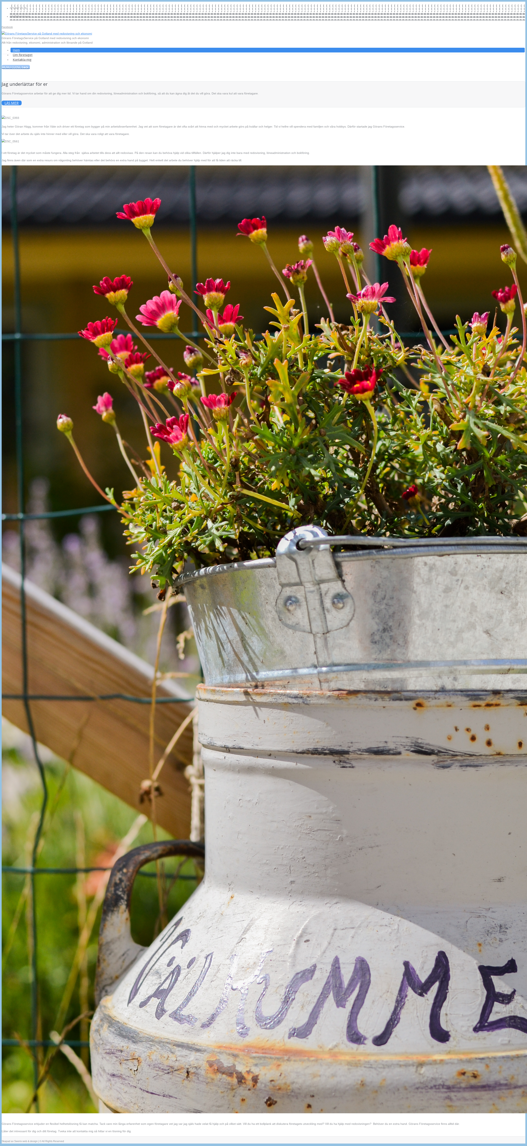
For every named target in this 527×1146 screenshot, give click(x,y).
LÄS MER (12, 103)
